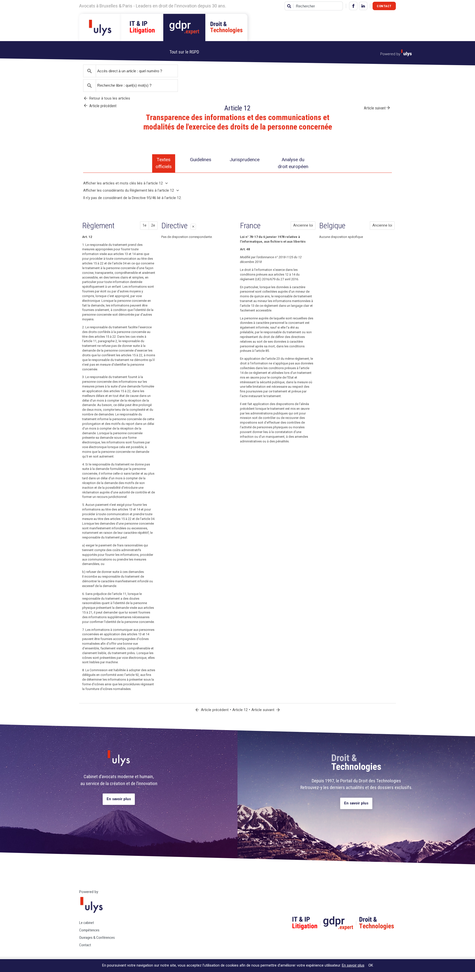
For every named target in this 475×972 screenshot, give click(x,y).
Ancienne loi (303, 225)
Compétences (89, 930)
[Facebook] (353, 6)
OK (370, 965)
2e (153, 225)
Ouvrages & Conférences (97, 937)
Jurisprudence (245, 159)
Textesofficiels (164, 163)
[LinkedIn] (363, 6)
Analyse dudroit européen (293, 163)
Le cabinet (86, 923)
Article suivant (377, 107)
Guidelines (200, 159)
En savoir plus (119, 799)
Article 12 (240, 710)
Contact (384, 6)
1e (144, 225)
